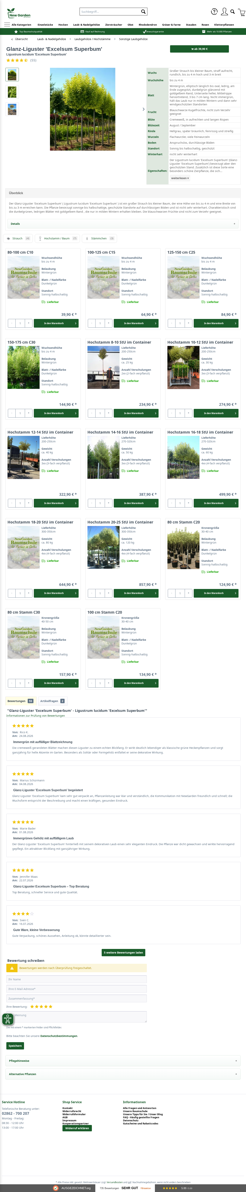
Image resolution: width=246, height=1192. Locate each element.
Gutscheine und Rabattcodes (140, 1123)
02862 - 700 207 (15, 1113)
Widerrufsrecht (71, 1111)
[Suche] (232, 11)
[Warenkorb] (240, 11)
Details (15, 224)
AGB (65, 1117)
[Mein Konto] (224, 11)
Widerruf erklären (77, 1128)
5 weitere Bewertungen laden (123, 952)
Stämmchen (102, 238)
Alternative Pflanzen (22, 1074)
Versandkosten (115, 1182)
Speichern (15, 1046)
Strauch (20, 238)
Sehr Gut (129, 1188)
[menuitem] (113, 11)
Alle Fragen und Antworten (139, 1108)
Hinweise (146, 1188)
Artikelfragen (51, 701)
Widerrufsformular (74, 1114)
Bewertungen (19, 701)
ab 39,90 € (201, 49)
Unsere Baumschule (135, 1111)
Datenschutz (130, 1120)
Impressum (69, 1120)
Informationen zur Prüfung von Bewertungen (35, 715)
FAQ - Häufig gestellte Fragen (141, 1117)
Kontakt (67, 1108)
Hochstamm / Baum (60, 238)
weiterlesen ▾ (180, 178)
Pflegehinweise (19, 1061)
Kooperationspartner (75, 1123)
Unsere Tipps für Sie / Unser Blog (143, 1114)
